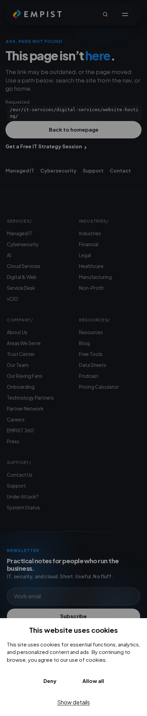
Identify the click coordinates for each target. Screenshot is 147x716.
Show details (73, 702)
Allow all (93, 680)
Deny (49, 680)
